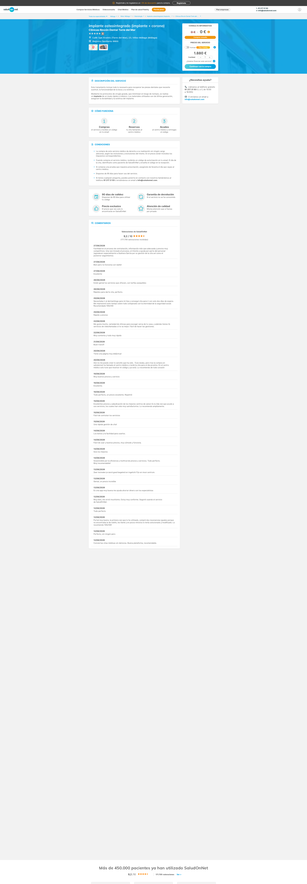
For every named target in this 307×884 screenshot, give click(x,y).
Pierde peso (159, 10)
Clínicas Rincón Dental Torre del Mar (112, 29)
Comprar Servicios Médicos (88, 10)
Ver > (179, 874)
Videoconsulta (109, 10)
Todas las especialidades (97, 16)
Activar (199, 47)
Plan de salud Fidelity (140, 10)
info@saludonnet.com (194, 99)
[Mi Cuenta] (299, 9)
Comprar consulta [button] (200, 37)
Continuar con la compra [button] (200, 66)
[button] (200, 57)
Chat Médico (123, 10)
